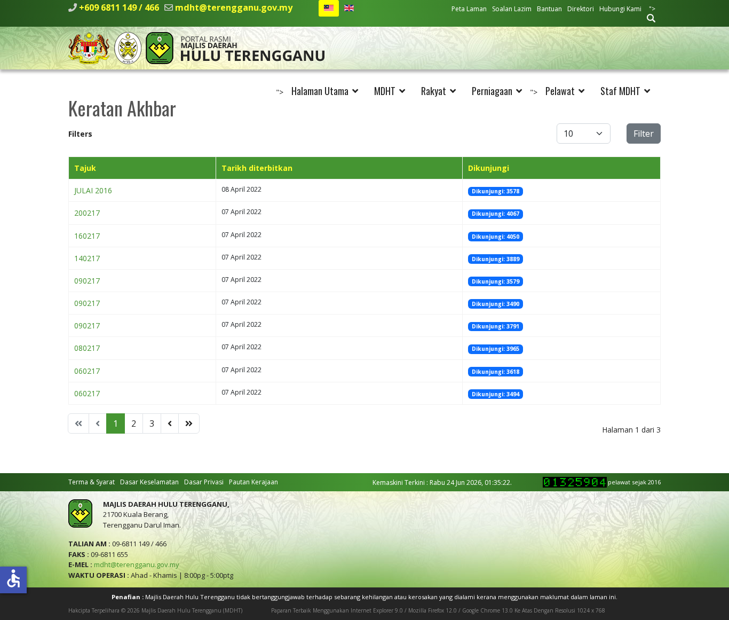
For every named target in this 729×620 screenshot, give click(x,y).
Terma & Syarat (91, 481)
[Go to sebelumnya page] (170, 423)
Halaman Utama (319, 91)
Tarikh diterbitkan (256, 168)
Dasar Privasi (204, 481)
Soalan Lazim (512, 8)
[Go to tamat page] (189, 423)
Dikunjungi (488, 168)
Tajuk (85, 168)
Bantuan (549, 8)
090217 (87, 281)
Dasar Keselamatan (149, 481)
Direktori (580, 8)
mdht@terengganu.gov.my (233, 7)
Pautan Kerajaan (253, 481)
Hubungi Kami (620, 8)
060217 (87, 371)
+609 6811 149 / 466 (119, 7)
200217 (87, 213)
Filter (643, 133)
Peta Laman (469, 8)
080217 (87, 348)
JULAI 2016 (93, 190)
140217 (87, 258)
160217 (87, 236)
